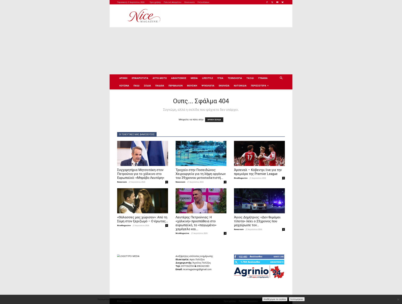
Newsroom (122, 182)
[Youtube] (277, 2)
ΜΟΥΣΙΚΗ (192, 85)
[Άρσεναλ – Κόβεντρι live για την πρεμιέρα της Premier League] (259, 153)
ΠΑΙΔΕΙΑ (159, 85)
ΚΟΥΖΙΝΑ (124, 85)
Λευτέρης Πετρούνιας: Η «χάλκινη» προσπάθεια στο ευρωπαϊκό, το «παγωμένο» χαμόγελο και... (196, 223)
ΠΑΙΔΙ (136, 85)
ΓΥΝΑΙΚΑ (263, 78)
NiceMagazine (240, 178)
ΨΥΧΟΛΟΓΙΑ (207, 85)
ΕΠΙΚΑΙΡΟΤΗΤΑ (140, 78)
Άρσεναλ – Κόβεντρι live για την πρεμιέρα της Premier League (258, 172)
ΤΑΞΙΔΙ (250, 78)
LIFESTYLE (207, 78)
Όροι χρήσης (155, 2)
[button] (281, 78)
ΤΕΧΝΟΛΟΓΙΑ (235, 78)
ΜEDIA (194, 78)
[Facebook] (267, 2)
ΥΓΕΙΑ (220, 78)
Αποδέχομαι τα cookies (274, 299)
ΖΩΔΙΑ (147, 85)
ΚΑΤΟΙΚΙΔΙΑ (240, 85)
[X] (272, 2)
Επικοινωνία (189, 2)
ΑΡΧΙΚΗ (123, 78)
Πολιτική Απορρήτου (172, 2)
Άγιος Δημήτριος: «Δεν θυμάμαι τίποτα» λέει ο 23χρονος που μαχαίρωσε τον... (257, 221)
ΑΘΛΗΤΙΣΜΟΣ (178, 78)
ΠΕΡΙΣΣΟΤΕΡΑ (258, 85)
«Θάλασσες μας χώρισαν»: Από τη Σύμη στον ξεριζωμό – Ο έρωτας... (142, 219)
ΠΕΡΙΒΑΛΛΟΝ (175, 85)
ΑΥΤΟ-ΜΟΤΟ (160, 78)
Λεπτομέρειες (296, 299)
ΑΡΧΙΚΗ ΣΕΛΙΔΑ (214, 120)
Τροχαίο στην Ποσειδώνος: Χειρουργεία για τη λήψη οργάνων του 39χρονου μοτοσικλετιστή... (201, 174)
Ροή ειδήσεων (203, 2)
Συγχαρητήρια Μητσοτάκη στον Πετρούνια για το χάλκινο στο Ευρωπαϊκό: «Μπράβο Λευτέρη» (140, 174)
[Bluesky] (282, 2)
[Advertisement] (228, 16)
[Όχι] (398, 299)
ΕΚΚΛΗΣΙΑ (224, 85)
